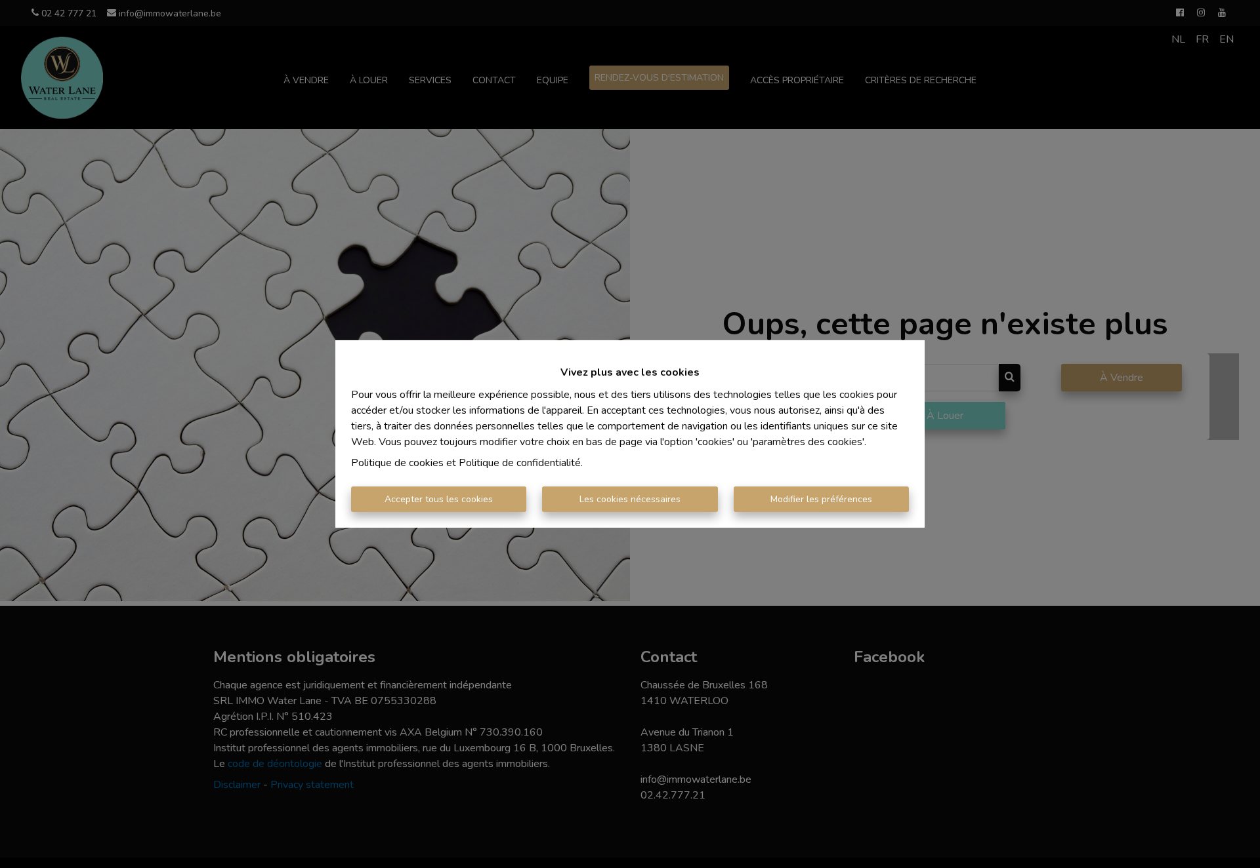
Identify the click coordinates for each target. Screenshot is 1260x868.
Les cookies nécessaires (630, 499)
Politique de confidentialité (520, 463)
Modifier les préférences (821, 499)
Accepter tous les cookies (439, 499)
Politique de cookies (397, 463)
